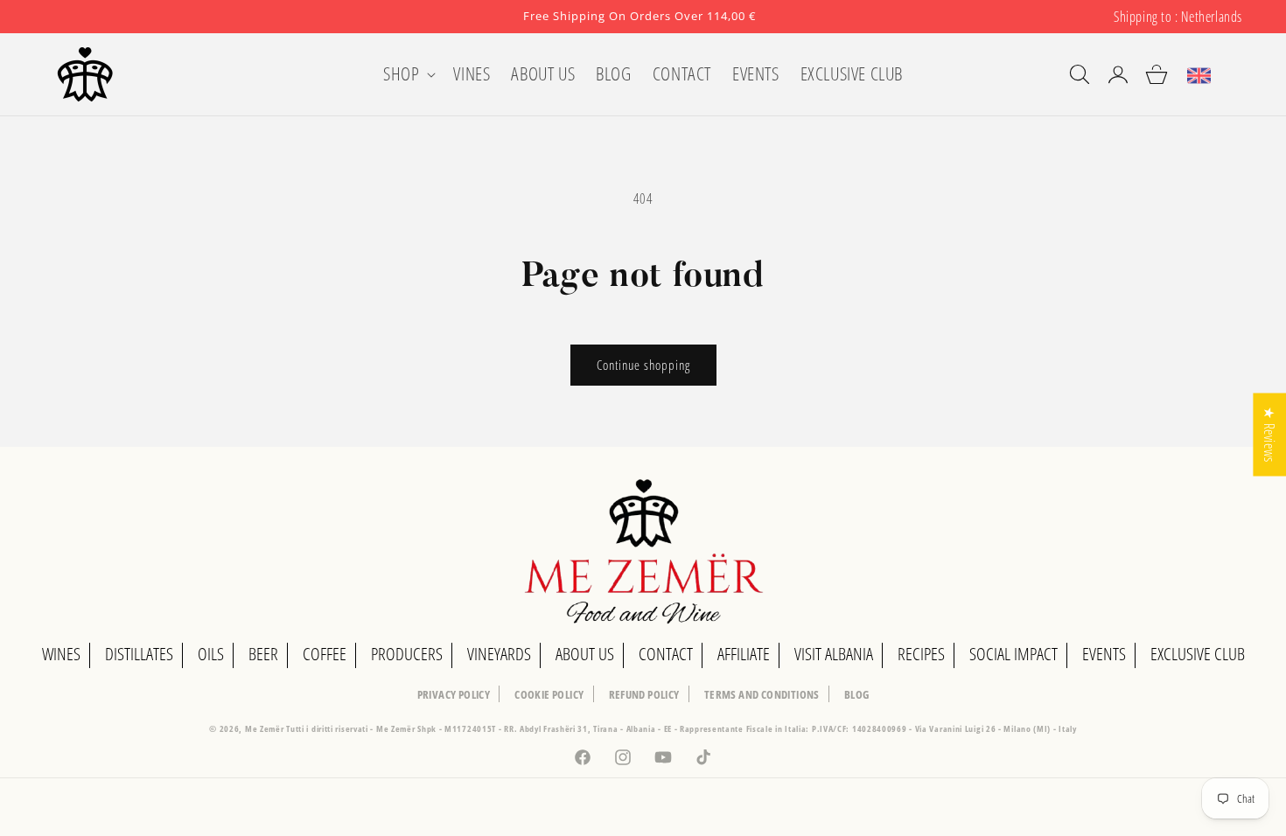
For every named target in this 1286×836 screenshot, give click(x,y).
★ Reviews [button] (1269, 434)
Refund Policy (644, 694)
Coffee (324, 654)
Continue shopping (643, 364)
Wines (61, 654)
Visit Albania (833, 654)
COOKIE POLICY (549, 694)
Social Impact (1013, 654)
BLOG (857, 694)
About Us (585, 654)
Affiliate (743, 654)
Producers (407, 654)
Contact (666, 654)
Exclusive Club (1197, 654)
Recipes (921, 654)
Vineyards (499, 654)
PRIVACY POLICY (454, 694)
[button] (408, 74)
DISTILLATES (139, 654)
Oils (211, 654)
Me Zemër (265, 728)
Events (1104, 654)
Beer (263, 654)
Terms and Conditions (762, 694)
